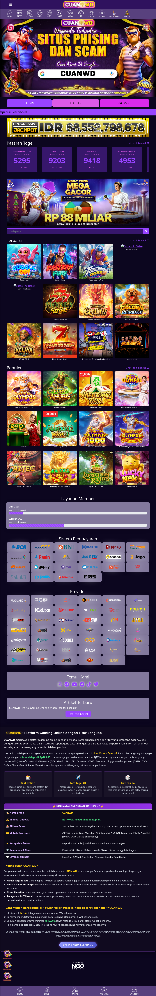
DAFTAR (75, 103)
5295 (22, 160)
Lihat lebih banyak (136, 143)
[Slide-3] (59, 93)
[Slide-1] (48, 93)
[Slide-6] (75, 93)
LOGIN (29, 103)
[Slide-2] (53, 93)
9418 (92, 160)
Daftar (23, 913)
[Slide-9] (91, 93)
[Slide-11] (102, 93)
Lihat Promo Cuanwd (105, 753)
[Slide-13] (113, 93)
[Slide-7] (80, 93)
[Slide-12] (108, 93)
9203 (57, 160)
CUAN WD (71, 871)
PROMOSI (124, 103)
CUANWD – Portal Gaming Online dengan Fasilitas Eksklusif (43, 708)
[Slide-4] (64, 93)
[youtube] (74, 684)
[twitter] (96, 684)
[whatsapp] (60, 684)
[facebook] (82, 684)
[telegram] (66, 684)
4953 (127, 160)
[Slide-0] (42, 93)
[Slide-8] (86, 93)
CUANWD (13, 733)
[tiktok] (89, 684)
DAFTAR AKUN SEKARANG (78, 944)
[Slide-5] (69, 93)
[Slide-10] (97, 93)
